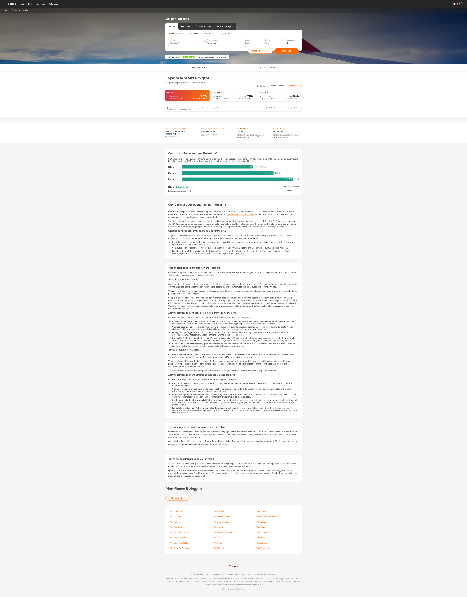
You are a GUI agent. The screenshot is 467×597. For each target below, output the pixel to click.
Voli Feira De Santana (180, 548)
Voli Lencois (261, 543)
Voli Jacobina (262, 532)
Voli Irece (217, 538)
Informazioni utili (267, 67)
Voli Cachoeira (262, 548)
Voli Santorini (176, 527)
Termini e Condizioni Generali (200, 574)
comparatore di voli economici (240, 214)
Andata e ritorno (276, 86)
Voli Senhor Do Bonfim (223, 532)
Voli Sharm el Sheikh (179, 532)
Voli (22, 4)
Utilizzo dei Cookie (219, 574)
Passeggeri (290, 40)
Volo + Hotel (40, 4)
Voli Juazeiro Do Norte (180, 543)
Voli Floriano (218, 548)
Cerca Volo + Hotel (260, 51)
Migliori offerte (198, 67)
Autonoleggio (54, 4)
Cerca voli (286, 51)
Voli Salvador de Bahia (266, 517)
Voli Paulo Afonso (178, 538)
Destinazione (212, 40)
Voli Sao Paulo (219, 511)
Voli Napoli (261, 511)
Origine (173, 40)
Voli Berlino (175, 522)
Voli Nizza (260, 527)
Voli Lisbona (175, 517)
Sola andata (294, 86)
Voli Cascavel (176, 511)
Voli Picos (260, 538)
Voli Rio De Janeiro (221, 517)
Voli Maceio (218, 527)
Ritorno (268, 40)
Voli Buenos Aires (221, 522)
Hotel (30, 4)
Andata (248, 40)
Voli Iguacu (261, 522)
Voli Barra (217, 543)
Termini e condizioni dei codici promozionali (262, 574)
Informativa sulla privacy (236, 574)
